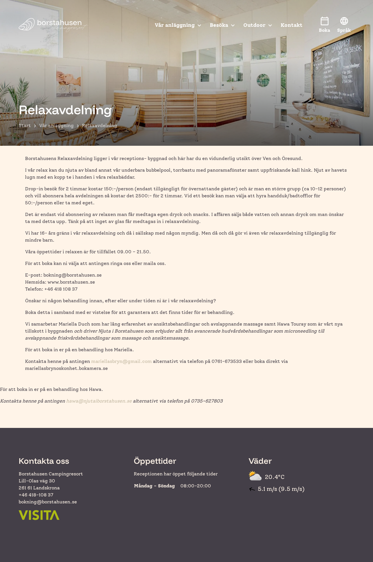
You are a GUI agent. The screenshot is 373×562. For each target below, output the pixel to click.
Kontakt (291, 25)
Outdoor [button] (254, 25)
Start (25, 125)
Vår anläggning (56, 125)
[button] (344, 25)
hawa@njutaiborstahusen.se (99, 401)
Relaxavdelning (99, 125)
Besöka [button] (219, 25)
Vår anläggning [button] (175, 25)
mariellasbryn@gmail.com (121, 361)
